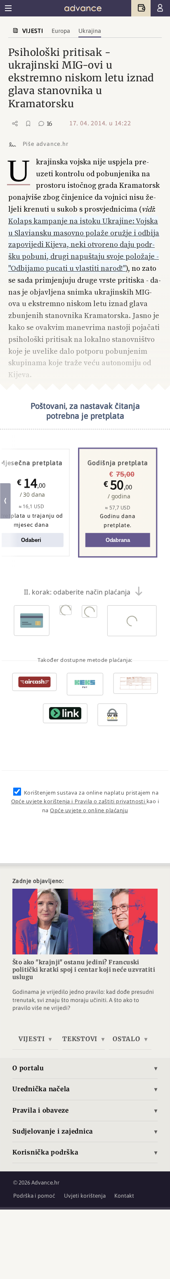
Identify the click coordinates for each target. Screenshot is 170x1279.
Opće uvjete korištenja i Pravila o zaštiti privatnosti (78, 801)
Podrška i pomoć (34, 1195)
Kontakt (124, 1195)
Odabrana (118, 540)
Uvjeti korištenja (85, 1195)
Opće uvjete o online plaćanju (89, 810)
